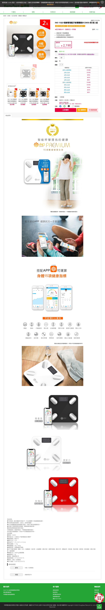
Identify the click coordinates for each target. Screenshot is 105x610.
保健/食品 (88, 12)
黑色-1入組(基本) (67, 82)
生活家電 (14, 16)
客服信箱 (96, 590)
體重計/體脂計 (22, 16)
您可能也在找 (11, 86)
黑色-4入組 (67, 90)
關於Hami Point (57, 598)
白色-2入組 (67, 72)
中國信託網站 (90, 54)
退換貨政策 (56, 590)
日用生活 (49, 12)
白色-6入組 (67, 80)
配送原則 (55, 592)
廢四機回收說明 (57, 594)
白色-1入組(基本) (67, 70)
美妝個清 (68, 12)
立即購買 (65, 110)
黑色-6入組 (67, 92)
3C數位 (9, 12)
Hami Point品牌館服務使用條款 (11, 590)
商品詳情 (8, 115)
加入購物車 (82, 110)
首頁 (4, 16)
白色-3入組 (67, 75)
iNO (97, 29)
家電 (28, 12)
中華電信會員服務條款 (9, 594)
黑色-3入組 (67, 87)
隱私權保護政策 (7, 592)
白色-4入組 (67, 77)
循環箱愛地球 (56, 596)
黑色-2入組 (67, 85)
